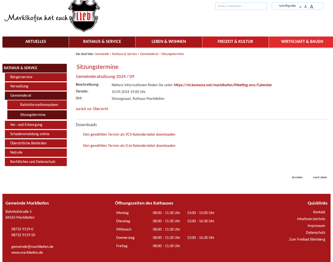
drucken (297, 177)
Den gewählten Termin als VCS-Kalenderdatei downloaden (129, 135)
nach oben (320, 177)
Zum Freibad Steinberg (307, 240)
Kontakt (319, 212)
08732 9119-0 (22, 229)
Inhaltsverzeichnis (311, 219)
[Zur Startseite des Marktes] (325, 6)
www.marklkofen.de (27, 253)
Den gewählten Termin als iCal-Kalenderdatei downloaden (129, 146)
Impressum (316, 226)
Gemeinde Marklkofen (27, 203)
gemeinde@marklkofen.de (32, 247)
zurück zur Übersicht (92, 109)
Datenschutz (315, 233)
